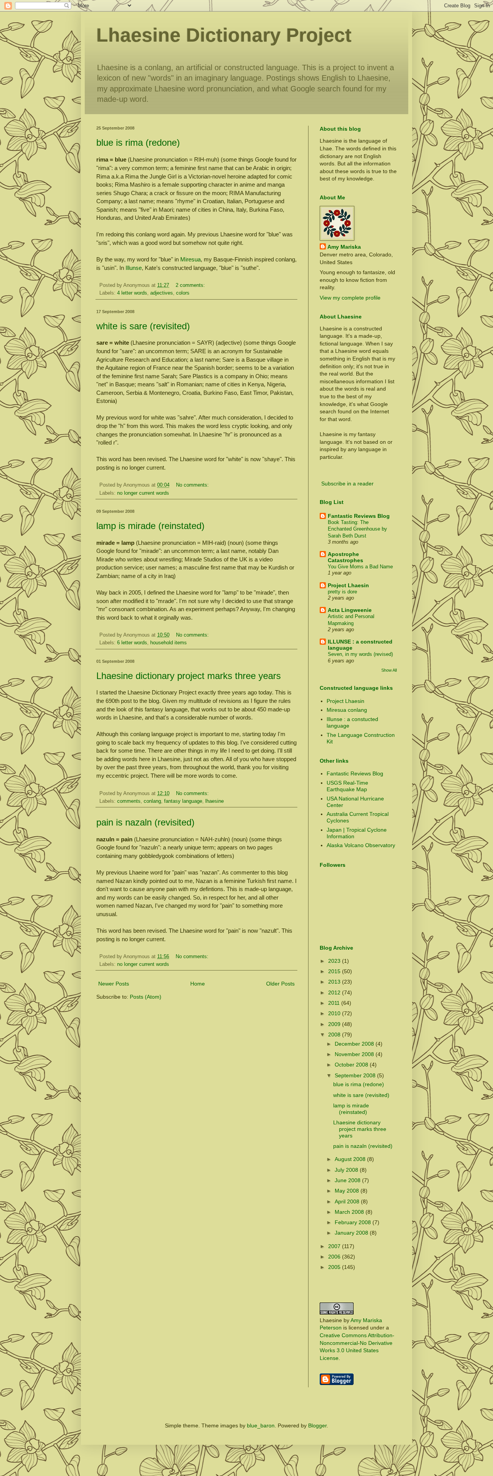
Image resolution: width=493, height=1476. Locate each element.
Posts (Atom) (145, 997)
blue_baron (261, 1425)
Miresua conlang (347, 710)
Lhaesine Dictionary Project (224, 35)
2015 (335, 971)
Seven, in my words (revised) (360, 654)
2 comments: (191, 285)
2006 (335, 1257)
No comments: (193, 485)
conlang (152, 801)
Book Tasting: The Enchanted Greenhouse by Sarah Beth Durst (357, 529)
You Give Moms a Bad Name (360, 567)
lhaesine (214, 801)
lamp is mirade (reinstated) (150, 526)
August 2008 (351, 1159)
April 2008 (348, 1201)
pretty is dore (342, 592)
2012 (335, 992)
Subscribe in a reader (347, 483)
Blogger (317, 1425)
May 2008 (348, 1191)
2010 (335, 1013)
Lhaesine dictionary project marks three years (188, 676)
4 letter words (132, 293)
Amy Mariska (344, 247)
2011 (334, 1003)
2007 (335, 1246)
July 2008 (347, 1170)
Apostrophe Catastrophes (345, 557)
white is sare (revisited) (143, 326)
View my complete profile (350, 298)
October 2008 (352, 1065)
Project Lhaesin (348, 585)
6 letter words (132, 642)
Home (197, 984)
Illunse (134, 268)
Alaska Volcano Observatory (361, 845)
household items (168, 642)
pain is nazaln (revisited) (145, 822)
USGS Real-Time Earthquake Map (347, 786)
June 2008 (348, 1180)
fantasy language (183, 801)
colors (182, 293)
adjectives (161, 293)
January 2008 (352, 1233)
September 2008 (356, 1075)
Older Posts (280, 984)
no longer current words (143, 493)
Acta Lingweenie (350, 610)
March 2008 (350, 1212)
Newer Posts (113, 984)
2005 (335, 1267)
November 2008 (355, 1054)
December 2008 (355, 1044)
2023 (335, 961)
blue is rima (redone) (138, 142)
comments (129, 801)
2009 (335, 1024)
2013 (335, 982)
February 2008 (353, 1222)
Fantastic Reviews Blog (359, 516)
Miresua (190, 259)
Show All (389, 670)
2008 (335, 1034)
